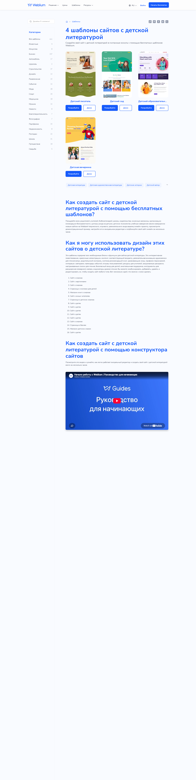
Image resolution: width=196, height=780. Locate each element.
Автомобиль (34, 59)
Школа (32, 139)
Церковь (33, 64)
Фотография (34, 119)
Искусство (33, 49)
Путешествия (34, 144)
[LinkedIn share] (162, 21)
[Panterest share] (154, 21)
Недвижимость (35, 129)
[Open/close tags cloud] (167, 185)
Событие (32, 84)
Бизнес (32, 54)
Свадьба (32, 149)
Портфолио (34, 124)
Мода (31, 89)
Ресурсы (87, 5)
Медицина (33, 99)
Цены (64, 5)
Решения (52, 5)
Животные (33, 44)
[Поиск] (30, 21)
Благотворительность (38, 114)
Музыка (32, 104)
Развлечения (34, 79)
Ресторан (33, 134)
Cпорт (31, 94)
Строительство (35, 69)
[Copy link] (150, 21)
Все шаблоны (34, 39)
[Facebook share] (158, 21)
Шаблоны (76, 5)
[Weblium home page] (67, 21)
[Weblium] (36, 5)
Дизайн (32, 74)
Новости (32, 109)
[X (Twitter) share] (166, 21)
